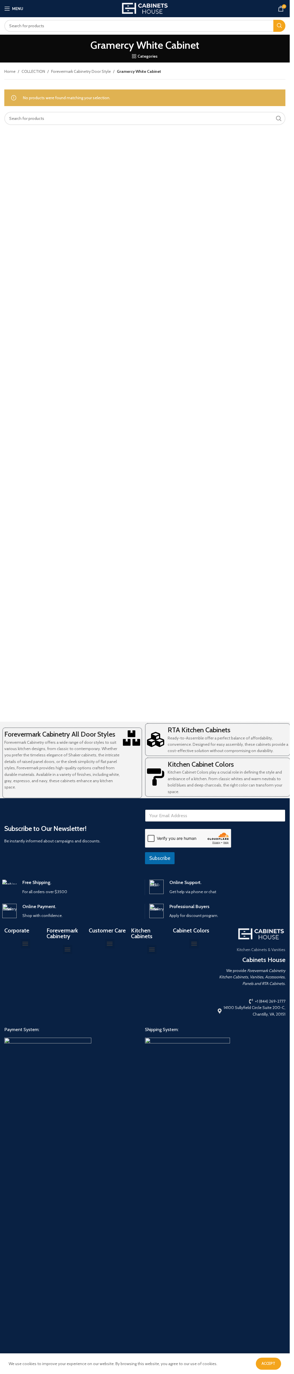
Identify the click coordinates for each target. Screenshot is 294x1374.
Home (10, 71)
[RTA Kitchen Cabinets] (155, 739)
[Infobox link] (71, 887)
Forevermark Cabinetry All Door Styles (59, 734)
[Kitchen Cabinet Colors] (155, 777)
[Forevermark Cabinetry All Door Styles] (131, 738)
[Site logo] (145, 8)
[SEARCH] (279, 26)
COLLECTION (33, 71)
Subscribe (159, 858)
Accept (268, 1363)
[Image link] (47, 1252)
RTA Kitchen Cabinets (199, 730)
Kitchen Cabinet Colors (201, 764)
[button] (25, 943)
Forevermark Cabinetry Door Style (81, 71)
